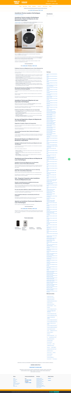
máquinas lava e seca (50, 345)
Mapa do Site (15, 386)
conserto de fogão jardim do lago (51, 313)
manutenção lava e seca (52, 337)
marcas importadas (49, 342)
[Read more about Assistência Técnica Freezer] (32, 223)
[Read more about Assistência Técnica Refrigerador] (25, 223)
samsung (54, 352)
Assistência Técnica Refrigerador (24, 228)
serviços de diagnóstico (50, 357)
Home (14, 378)
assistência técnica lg (49, 302)
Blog (14, 385)
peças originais (53, 347)
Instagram (49, 380)
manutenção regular (50, 340)
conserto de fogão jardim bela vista (51, 311)
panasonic (48, 347)
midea (53, 343)
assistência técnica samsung (50, 304)
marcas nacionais (49, 343)
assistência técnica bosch (50, 296)
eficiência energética (50, 332)
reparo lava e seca (50, 350)
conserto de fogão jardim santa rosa (52, 321)
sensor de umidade (49, 354)
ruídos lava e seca (49, 352)
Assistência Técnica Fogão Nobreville (52, 144)
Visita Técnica (15, 381)
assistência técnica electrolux (50, 299)
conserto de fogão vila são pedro (52, 327)
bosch (55, 305)
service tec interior (49, 355)
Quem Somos (15, 379)
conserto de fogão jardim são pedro (52, 325)
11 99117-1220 (54, 3)
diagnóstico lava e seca (53, 330)
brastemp (48, 307)
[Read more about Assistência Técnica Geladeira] (18, 223)
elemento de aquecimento (50, 335)
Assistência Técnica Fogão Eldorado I (52, 179)
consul (48, 330)
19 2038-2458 (53, 1)
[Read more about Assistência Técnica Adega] (40, 223)
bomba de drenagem (50, 305)
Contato (14, 382)
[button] (69, 159)
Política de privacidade (16, 383)
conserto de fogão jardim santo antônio (51, 323)
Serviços (14, 380)
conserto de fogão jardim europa (52, 315)
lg (47, 337)
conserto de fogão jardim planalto (51, 318)
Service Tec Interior (16, 384)
